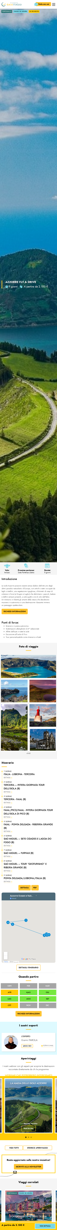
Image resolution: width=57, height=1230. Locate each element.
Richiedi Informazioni (15, 611)
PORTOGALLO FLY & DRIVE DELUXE (28, 1216)
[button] (53, 4)
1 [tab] (26, 1137)
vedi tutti (14, 1148)
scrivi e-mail (48, 1046)
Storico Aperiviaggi (37, 1148)
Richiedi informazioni (28, 1013)
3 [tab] (31, 1137)
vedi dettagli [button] (45, 1226)
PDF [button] (35, 887)
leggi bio (27, 1046)
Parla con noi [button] (44, 4)
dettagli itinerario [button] (28, 967)
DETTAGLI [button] (24, 887)
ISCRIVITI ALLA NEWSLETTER (28, 1166)
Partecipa (28, 1128)
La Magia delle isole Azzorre (28, 1083)
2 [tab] (28, 1137)
